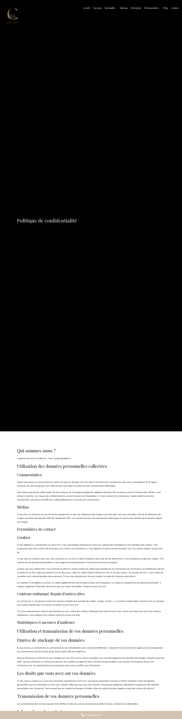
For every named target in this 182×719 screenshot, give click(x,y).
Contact (175, 8)
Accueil (86, 8)
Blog (165, 8)
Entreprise (136, 8)
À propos (97, 8)
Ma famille (110, 8)
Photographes (151, 8)
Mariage (124, 8)
